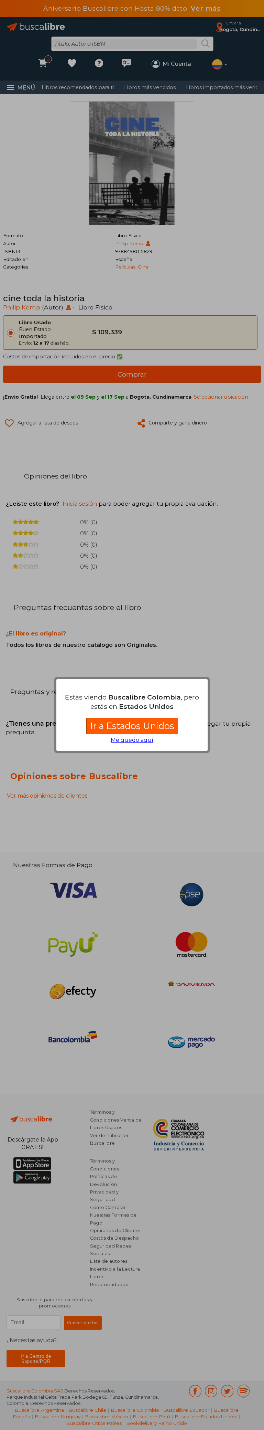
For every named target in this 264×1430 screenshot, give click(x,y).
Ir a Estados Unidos (132, 726)
